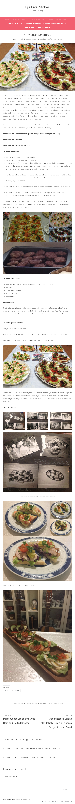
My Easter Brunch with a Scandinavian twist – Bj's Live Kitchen (34, 757)
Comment (65, 789)
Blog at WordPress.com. (23, 800)
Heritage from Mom (50, 39)
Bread (42, 39)
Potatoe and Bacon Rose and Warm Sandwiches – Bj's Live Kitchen (36, 748)
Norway (60, 39)
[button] (14, 421)
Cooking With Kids (15, 23)
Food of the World (37, 19)
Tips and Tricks (44, 28)
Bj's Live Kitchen (37, 7)
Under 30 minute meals (54, 23)
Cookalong (29, 28)
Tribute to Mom (19, 19)
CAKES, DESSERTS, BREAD (57, 19)
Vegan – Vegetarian (33, 23)
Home (7, 19)
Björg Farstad (18, 39)
